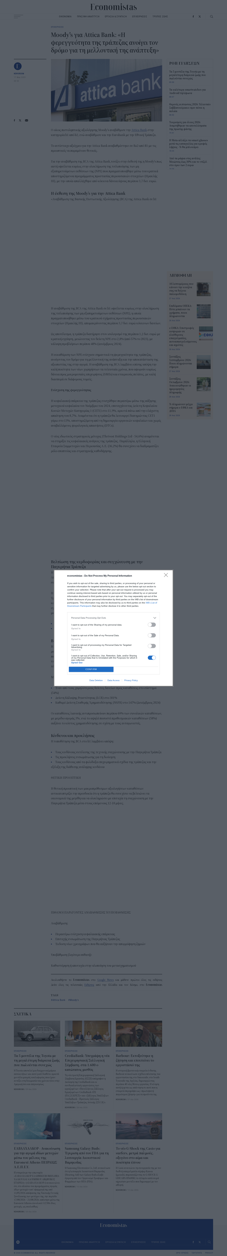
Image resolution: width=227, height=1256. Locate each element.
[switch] (152, 625)
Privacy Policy (131, 680)
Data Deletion (96, 680)
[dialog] (113, 628)
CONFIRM (91, 669)
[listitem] (113, 618)
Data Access (113, 680)
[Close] (167, 576)
